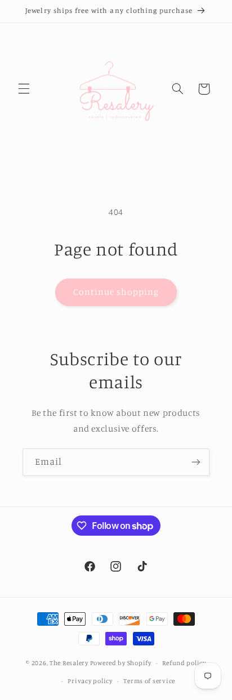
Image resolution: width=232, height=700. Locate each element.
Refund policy (184, 663)
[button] (24, 89)
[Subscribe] (196, 462)
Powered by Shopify (120, 663)
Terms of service (149, 681)
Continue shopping (116, 291)
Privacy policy (90, 681)
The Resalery (69, 663)
